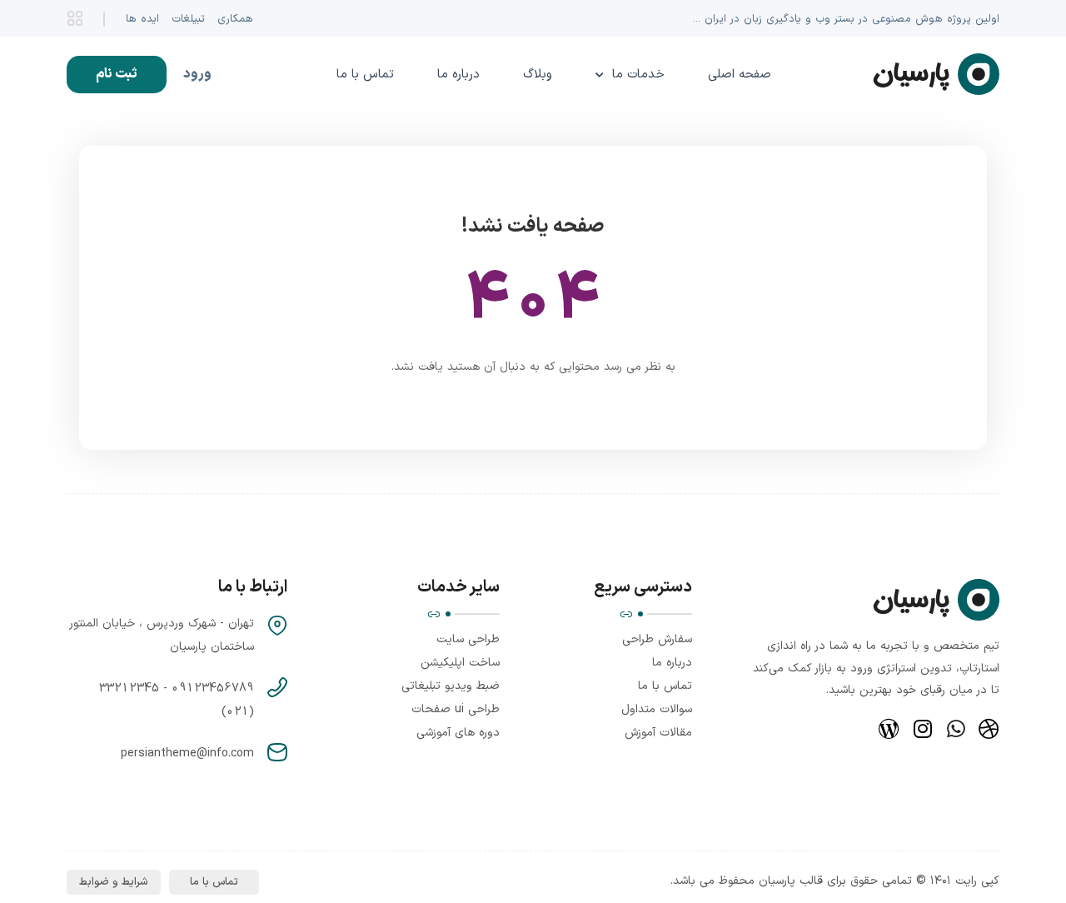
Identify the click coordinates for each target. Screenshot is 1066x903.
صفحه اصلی (739, 74)
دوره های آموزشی (458, 732)
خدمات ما (638, 74)
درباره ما (458, 74)
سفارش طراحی (657, 639)
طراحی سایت (468, 639)
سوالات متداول (656, 709)
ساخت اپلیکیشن (460, 662)
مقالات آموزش (658, 732)
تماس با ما (365, 74)
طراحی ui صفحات (455, 709)
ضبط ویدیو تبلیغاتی (450, 686)
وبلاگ (537, 74)
